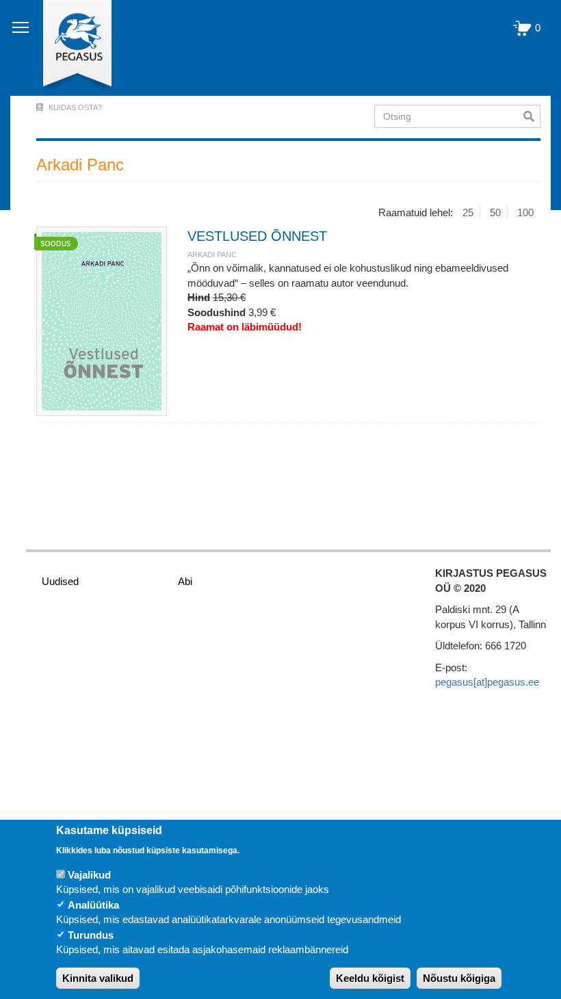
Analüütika (93, 905)
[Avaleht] (69, 48)
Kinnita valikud (97, 978)
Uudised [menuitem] (60, 581)
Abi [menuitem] (185, 581)
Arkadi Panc (212, 254)
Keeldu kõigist (370, 978)
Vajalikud (89, 875)
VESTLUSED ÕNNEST (257, 236)
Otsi (531, 116)
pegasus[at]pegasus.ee (487, 682)
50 (495, 212)
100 (525, 212)
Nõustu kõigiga (459, 978)
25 (467, 212)
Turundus (91, 935)
